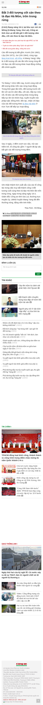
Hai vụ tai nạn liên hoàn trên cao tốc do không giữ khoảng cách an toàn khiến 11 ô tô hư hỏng (29, 609)
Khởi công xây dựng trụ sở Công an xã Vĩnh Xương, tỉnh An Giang (29, 480)
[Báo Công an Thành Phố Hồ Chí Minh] (24, 2)
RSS (39, 7)
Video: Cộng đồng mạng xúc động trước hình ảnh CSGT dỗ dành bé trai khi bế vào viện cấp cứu (28, 597)
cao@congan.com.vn (13, 694)
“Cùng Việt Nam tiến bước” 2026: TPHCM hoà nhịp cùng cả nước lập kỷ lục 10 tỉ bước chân (29, 492)
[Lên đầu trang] (38, 701)
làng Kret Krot (8, 58)
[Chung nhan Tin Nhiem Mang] (13, 701)
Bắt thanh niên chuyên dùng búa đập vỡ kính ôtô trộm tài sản (30, 299)
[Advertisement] (21, 403)
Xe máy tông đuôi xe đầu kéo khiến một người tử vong (29, 584)
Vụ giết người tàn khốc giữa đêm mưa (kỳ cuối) (21, 358)
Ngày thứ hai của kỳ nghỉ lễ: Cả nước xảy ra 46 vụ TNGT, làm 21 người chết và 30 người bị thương (21, 575)
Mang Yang (6, 215)
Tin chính (6, 427)
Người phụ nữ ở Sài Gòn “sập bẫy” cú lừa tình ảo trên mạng (30, 311)
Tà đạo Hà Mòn (16, 213)
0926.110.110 (13, 700)
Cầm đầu (22, 215)
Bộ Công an (15, 215)
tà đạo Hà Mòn (29, 104)
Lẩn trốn (29, 215)
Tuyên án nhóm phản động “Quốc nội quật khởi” (18, 45)
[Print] (40, 24)
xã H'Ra (18, 58)
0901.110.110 (22, 700)
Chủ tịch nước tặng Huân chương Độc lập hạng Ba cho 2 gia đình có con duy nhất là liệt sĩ (29, 469)
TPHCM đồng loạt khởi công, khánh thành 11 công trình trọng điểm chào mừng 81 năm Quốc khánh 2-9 (21, 457)
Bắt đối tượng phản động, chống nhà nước (16, 48)
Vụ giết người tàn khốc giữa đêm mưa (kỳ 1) (20, 364)
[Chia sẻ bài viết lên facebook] (35, 24)
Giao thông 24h (9, 544)
